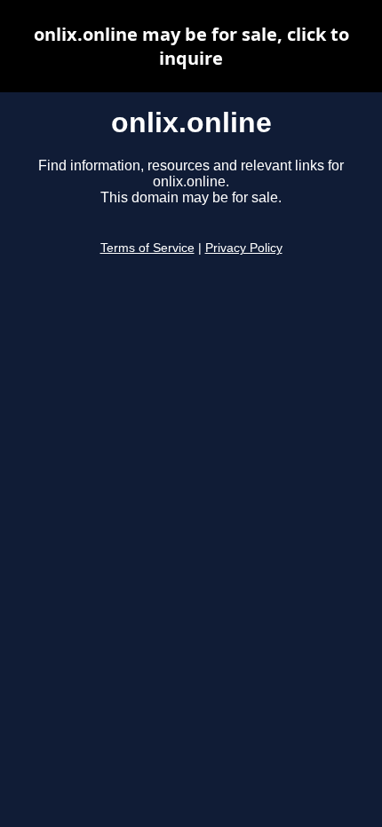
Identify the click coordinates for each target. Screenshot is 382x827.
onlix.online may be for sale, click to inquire (191, 46)
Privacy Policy (244, 248)
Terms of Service (147, 248)
